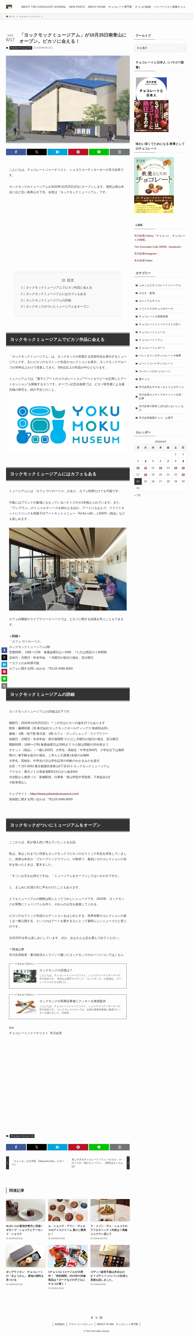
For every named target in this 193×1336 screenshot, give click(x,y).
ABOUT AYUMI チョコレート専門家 (117, 1324)
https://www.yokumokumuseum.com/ (54, 793)
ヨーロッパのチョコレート (155, 371)
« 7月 (137, 495)
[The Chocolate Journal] (9, 6)
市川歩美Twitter (143, 260)
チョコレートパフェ (151, 339)
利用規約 (60, 1324)
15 (175, 467)
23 (183, 474)
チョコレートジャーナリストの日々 (160, 324)
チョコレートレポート (152, 347)
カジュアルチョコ (149, 300)
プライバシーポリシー (81, 1324)
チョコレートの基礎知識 (153, 316)
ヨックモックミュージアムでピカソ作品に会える (59, 287)
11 (145, 467)
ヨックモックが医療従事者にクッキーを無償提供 (72, 1001)
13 (160, 467)
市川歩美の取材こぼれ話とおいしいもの (161, 408)
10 (137, 467)
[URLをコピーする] (120, 152)
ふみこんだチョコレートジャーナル (160, 285)
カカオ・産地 (147, 293)
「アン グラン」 (20, 508)
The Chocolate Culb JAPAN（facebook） (158, 246)
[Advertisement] (68, 233)
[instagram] (101, 1317)
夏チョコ (144, 379)
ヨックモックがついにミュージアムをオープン (57, 306)
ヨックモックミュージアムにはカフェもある (56, 293)
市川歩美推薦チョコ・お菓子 (156, 417)
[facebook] (92, 1317)
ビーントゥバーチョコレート (156, 363)
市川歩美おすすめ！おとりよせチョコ (161, 386)
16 (183, 467)
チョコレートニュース (20, 48)
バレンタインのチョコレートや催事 (160, 355)
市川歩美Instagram (145, 253)
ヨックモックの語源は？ (56, 970)
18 (145, 474)
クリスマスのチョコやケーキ (156, 308)
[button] (16, 152)
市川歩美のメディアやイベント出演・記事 (161, 396)
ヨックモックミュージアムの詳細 (48, 300)
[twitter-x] (96, 1317)
